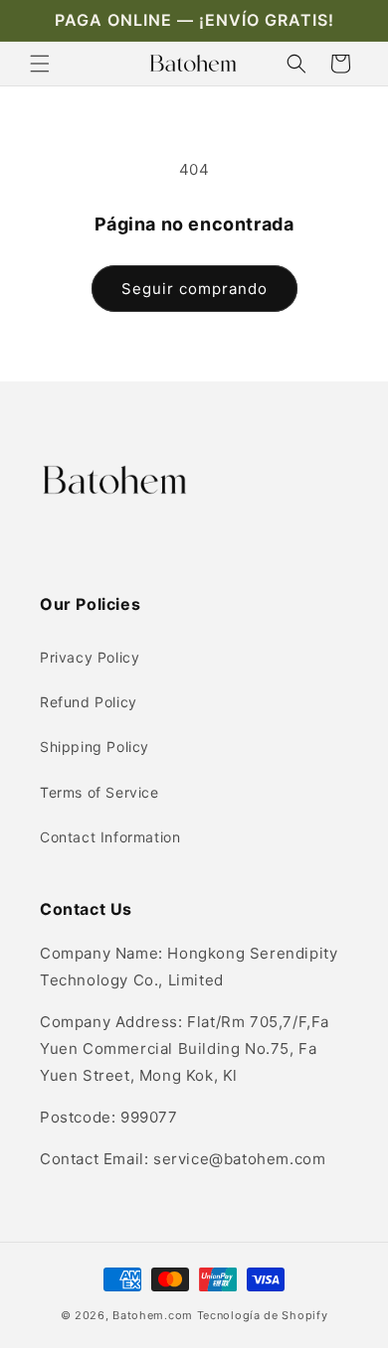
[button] (40, 63)
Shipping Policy (94, 746)
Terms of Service (99, 792)
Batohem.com (152, 1315)
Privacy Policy (89, 657)
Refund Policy (88, 701)
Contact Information (110, 836)
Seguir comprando (194, 288)
